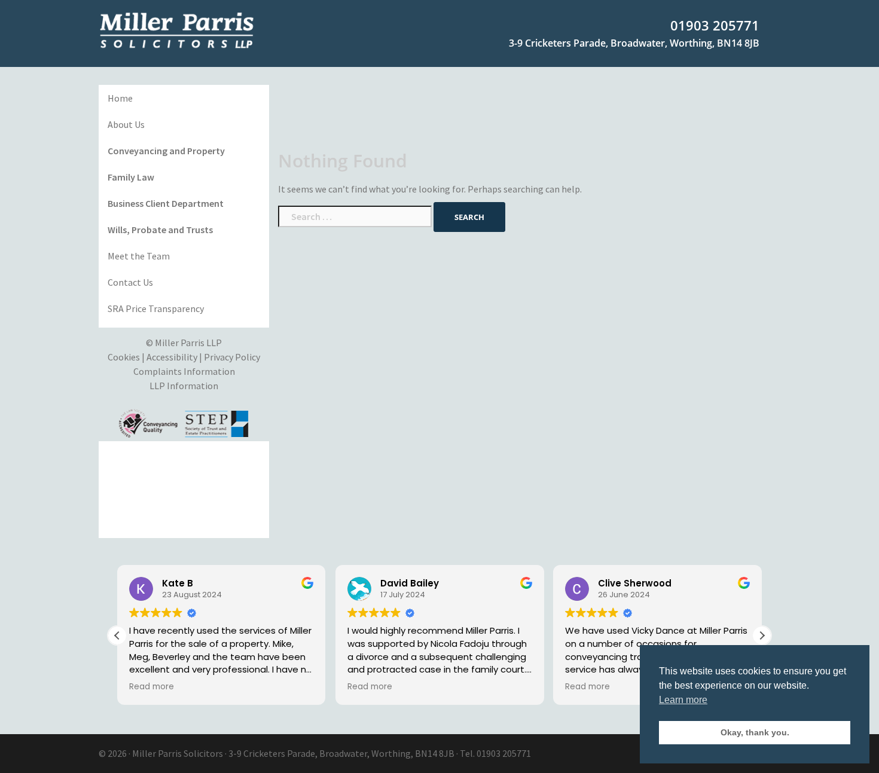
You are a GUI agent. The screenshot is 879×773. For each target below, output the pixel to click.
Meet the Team (139, 256)
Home (120, 98)
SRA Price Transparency (156, 308)
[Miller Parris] (177, 29)
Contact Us (130, 282)
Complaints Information (184, 371)
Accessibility (171, 357)
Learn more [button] (683, 700)
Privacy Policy (232, 357)
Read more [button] (151, 687)
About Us (126, 124)
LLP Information (183, 386)
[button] (762, 635)
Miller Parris (157, 753)
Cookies (124, 357)
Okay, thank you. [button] (755, 732)
